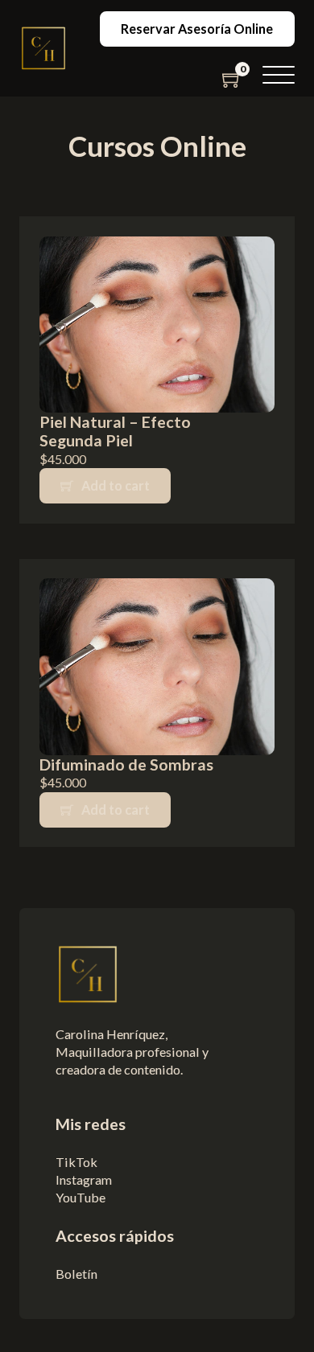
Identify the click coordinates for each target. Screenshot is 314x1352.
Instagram (84, 1179)
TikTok (78, 1161)
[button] (278, 75)
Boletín (76, 1273)
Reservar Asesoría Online (197, 28)
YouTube (80, 1197)
